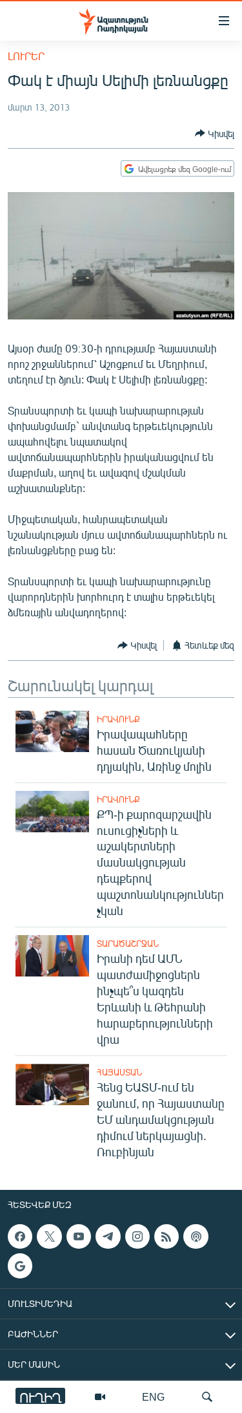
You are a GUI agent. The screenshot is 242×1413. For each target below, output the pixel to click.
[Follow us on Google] (20, 1265)
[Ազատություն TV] (100, 1397)
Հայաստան (119, 1072)
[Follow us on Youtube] (78, 1236)
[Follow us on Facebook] (20, 1236)
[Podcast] (195, 1236)
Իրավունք (118, 719)
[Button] (214, 133)
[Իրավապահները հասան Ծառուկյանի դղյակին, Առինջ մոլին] (52, 731)
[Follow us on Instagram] (137, 1236)
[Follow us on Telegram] (108, 1236)
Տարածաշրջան (128, 943)
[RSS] (166, 1236)
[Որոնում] (207, 1397)
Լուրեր (26, 56)
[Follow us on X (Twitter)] (49, 1236)
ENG (153, 1396)
